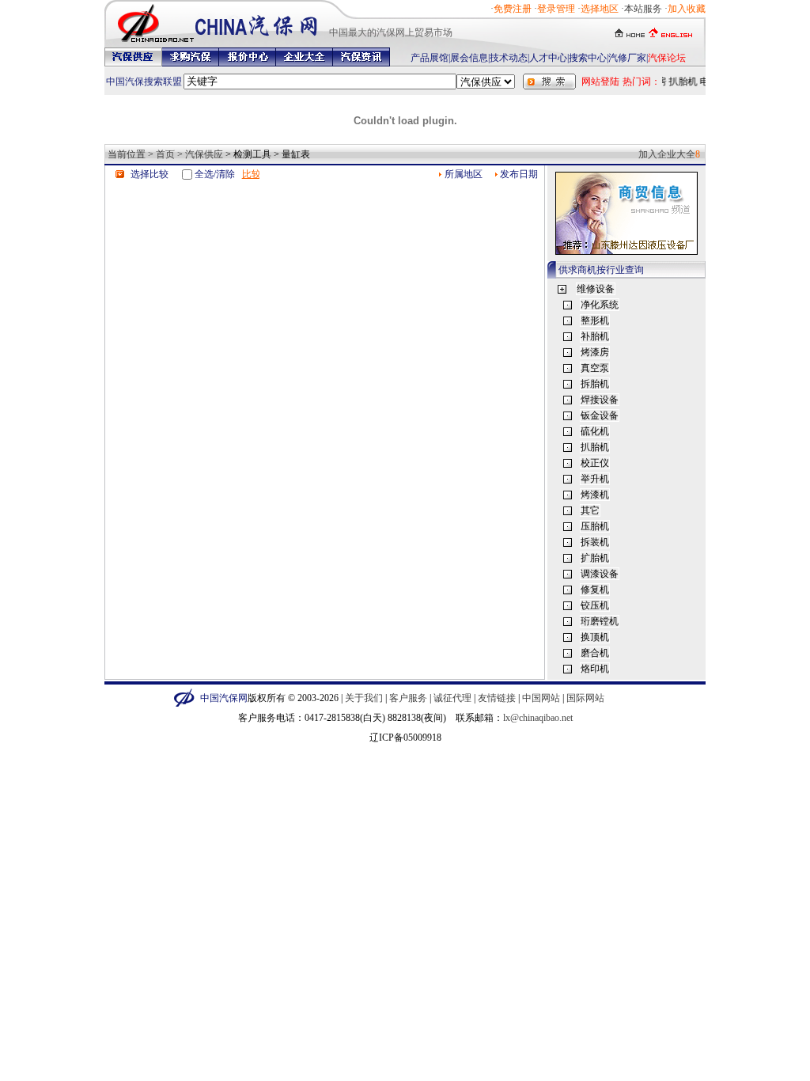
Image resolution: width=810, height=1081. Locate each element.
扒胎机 (681, 81)
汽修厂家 (627, 57)
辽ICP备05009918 (405, 737)
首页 (165, 154)
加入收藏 (687, 8)
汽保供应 (204, 154)
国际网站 (585, 698)
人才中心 (548, 57)
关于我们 (364, 698)
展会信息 (469, 57)
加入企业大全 (666, 154)
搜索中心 (588, 57)
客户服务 (408, 698)
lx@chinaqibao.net (538, 717)
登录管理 (556, 8)
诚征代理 (452, 698)
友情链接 (497, 698)
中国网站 (541, 698)
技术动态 (509, 57)
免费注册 (513, 8)
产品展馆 (430, 57)
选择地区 (600, 8)
